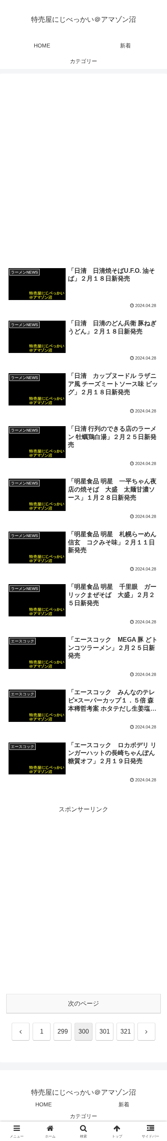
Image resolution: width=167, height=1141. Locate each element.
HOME (43, 1104)
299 (62, 1031)
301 (104, 1031)
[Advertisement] (83, 169)
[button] (151, 996)
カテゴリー (83, 1116)
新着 (123, 1104)
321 (125, 1031)
